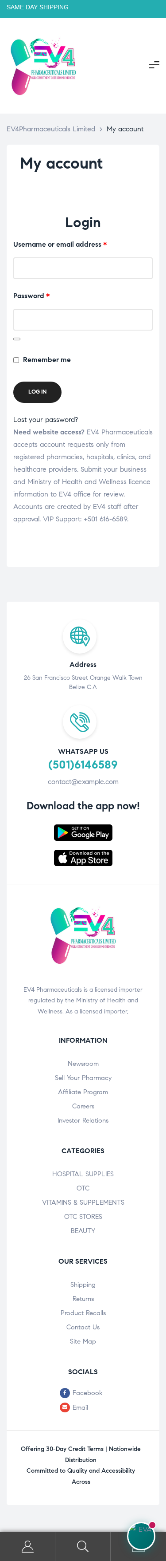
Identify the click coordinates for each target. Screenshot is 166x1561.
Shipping (83, 1285)
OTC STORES (83, 1217)
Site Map (83, 1341)
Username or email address (74, 243)
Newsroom (83, 1064)
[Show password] (16, 339)
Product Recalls (83, 1313)
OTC (83, 1188)
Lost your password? (45, 419)
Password (46, 295)
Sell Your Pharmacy (83, 1078)
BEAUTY (83, 1231)
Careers (83, 1106)
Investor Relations (83, 1120)
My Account (27, 1546)
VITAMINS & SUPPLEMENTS (83, 1202)
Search (83, 1546)
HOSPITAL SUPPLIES (83, 1174)
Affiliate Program (83, 1092)
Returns (83, 1299)
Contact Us (83, 1327)
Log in (37, 391)
